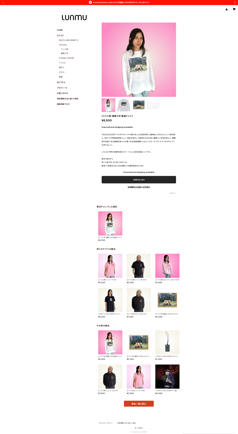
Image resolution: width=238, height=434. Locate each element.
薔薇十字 (64, 53)
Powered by (136, 432)
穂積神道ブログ (63, 104)
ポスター (62, 72)
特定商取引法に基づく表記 (67, 99)
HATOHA (63, 45)
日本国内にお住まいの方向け (139, 187)
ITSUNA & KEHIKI (66, 58)
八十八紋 (64, 49)
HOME (60, 30)
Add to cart (139, 179)
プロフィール (62, 88)
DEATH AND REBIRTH (68, 40)
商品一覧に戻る (139, 404)
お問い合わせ (62, 93)
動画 (61, 77)
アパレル (62, 63)
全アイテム (61, 82)
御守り (61, 67)
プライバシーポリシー (106, 423)
